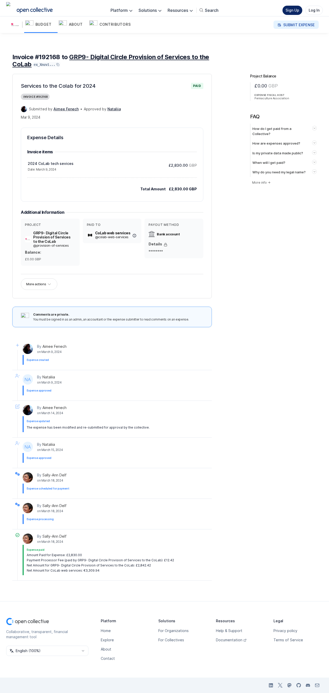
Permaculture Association (271, 98)
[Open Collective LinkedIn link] (271, 685)
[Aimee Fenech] (24, 109)
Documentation (229, 640)
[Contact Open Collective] (317, 685)
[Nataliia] (28, 379)
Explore (107, 640)
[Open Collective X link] (280, 685)
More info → (261, 182)
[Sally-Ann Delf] (28, 477)
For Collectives (171, 640)
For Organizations (173, 630)
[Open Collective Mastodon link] (289, 685)
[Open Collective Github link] (298, 685)
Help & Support (229, 630)
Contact (108, 658)
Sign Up (292, 10)
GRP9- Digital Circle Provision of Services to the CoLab (110, 60)
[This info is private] (165, 244)
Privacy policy (285, 630)
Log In (314, 10)
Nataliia (48, 377)
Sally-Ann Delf (54, 475)
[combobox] (47, 651)
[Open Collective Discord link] (308, 685)
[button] (41, 24)
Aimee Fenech (54, 346)
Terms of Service (288, 640)
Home (106, 630)
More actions (36, 284)
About (106, 649)
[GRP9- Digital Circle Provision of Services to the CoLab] (16, 25)
